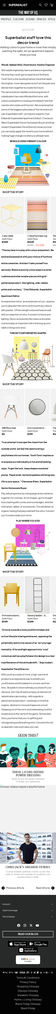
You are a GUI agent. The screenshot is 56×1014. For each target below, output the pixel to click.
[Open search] (40, 5)
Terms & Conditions (28, 978)
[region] (28, 222)
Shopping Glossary (28, 986)
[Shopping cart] (52, 5)
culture (18, 19)
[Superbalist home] (18, 5)
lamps (9, 507)
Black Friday (28, 1008)
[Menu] (38, 957)
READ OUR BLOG (28, 934)
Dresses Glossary (28, 991)
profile (6, 19)
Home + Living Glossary (28, 999)
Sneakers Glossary (28, 995)
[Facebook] (19, 925)
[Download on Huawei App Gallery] (28, 950)
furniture (20, 688)
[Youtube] (37, 925)
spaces (41, 19)
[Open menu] (4, 5)
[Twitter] (31, 925)
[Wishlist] (46, 5)
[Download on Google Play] (38, 944)
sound (30, 19)
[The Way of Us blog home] (28, 13)
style (51, 19)
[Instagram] (25, 925)
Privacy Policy (28, 982)
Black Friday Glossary (28, 1004)
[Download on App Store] (18, 944)
